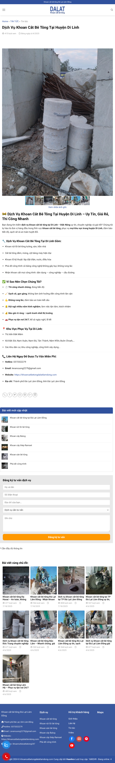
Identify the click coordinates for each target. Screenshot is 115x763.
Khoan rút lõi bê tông (19, 427)
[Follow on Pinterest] (86, 739)
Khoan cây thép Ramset (21, 445)
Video (71, 732)
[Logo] (57, 9)
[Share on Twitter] (14, 395)
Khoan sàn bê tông (18, 454)
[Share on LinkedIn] (35, 395)
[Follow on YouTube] (72, 745)
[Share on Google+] (30, 395)
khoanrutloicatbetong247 (24, 744)
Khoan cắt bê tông (48, 719)
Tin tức (71, 728)
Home (5, 21)
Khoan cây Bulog (18, 436)
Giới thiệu (72, 719)
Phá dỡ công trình (18, 464)
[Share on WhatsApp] (4, 395)
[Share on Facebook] (9, 395)
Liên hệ (71, 723)
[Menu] (3, 9)
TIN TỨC (14, 21)
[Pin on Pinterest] (25, 395)
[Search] (112, 9)
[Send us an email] (79, 739)
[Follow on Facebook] (72, 739)
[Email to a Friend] (20, 395)
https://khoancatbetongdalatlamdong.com (35, 374)
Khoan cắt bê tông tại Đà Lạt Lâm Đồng (28, 418)
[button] (110, 122)
